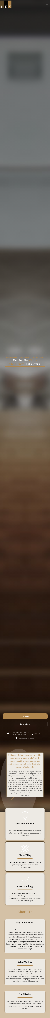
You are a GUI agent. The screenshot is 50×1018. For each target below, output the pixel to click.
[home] (6, 4)
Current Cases (25, 724)
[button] (47, 4)
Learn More (25, 716)
